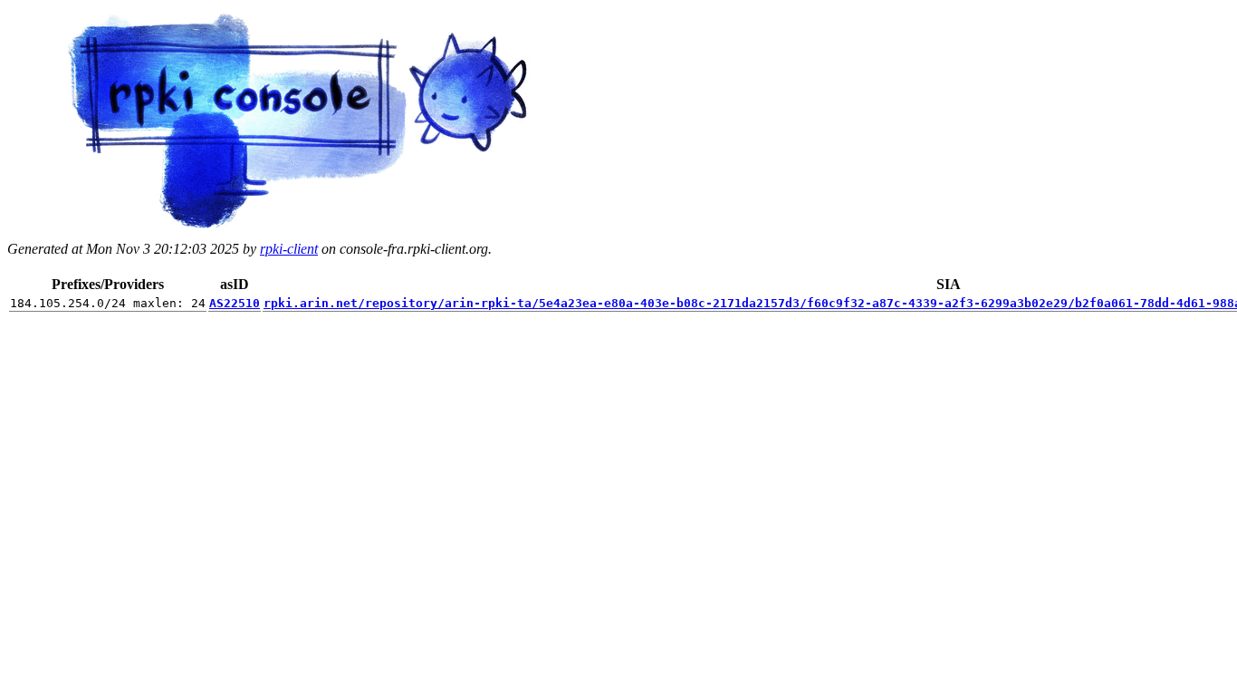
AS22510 (234, 303)
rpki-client (289, 248)
